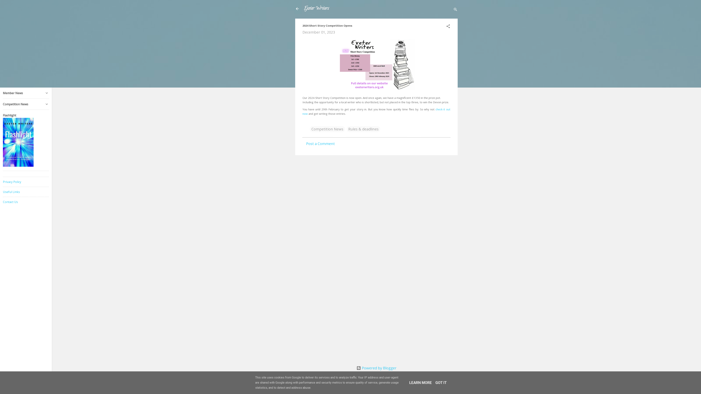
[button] (448, 26)
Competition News (327, 129)
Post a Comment (320, 143)
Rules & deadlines (363, 129)
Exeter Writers (316, 8)
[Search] (455, 10)
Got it (441, 383)
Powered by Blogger (379, 368)
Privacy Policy (12, 182)
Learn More (420, 383)
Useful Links (11, 192)
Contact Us (10, 202)
